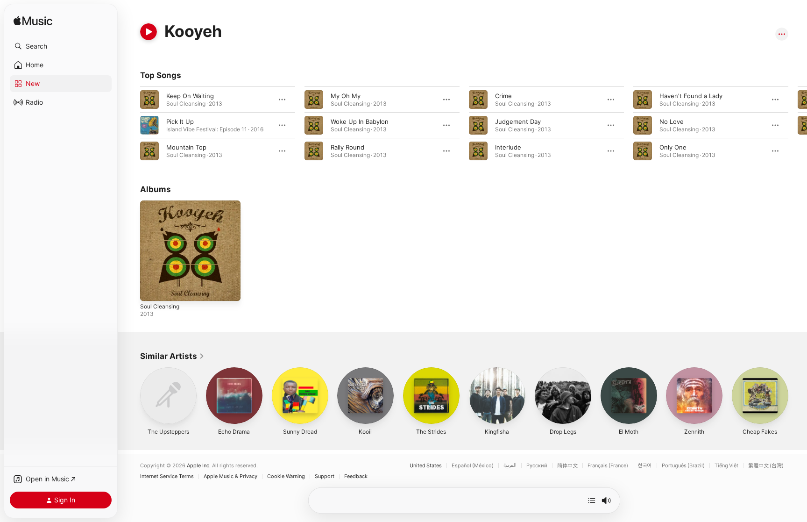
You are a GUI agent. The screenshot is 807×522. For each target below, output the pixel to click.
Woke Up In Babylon (360, 121)
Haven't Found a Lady (690, 96)
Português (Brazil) (683, 465)
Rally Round (347, 147)
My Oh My (346, 96)
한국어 (645, 465)
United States (426, 465)
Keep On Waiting (190, 96)
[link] (172, 356)
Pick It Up (180, 121)
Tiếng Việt (726, 465)
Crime (503, 96)
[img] (33, 21)
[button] (60, 46)
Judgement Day (518, 121)
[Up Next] (591, 500)
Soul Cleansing (161, 204)
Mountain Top (186, 147)
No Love (671, 121)
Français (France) (608, 465)
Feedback (356, 476)
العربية (510, 465)
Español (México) (473, 465)
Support (324, 476)
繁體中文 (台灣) (766, 465)
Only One (673, 147)
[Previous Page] (130, 125)
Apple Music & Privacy (230, 476)
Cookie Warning (286, 476)
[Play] (148, 31)
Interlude (508, 147)
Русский (536, 465)
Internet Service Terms (167, 476)
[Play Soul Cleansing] (152, 289)
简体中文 (567, 465)
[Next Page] (797, 125)
